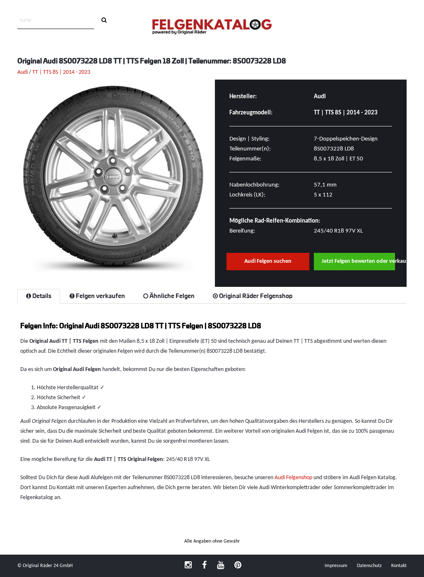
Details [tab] (41, 296)
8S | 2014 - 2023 (71, 72)
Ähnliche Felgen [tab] (171, 296)
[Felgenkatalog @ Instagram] (188, 566)
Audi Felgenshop (293, 478)
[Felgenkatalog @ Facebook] (204, 566)
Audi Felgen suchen (268, 261)
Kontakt (399, 565)
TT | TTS (41, 72)
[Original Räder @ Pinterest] (237, 566)
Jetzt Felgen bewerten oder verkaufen (358, 261)
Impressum (336, 565)
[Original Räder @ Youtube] (220, 566)
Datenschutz (369, 565)
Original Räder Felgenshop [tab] (255, 296)
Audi (22, 72)
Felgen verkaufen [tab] (100, 296)
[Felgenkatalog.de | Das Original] (212, 27)
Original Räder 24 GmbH (47, 565)
